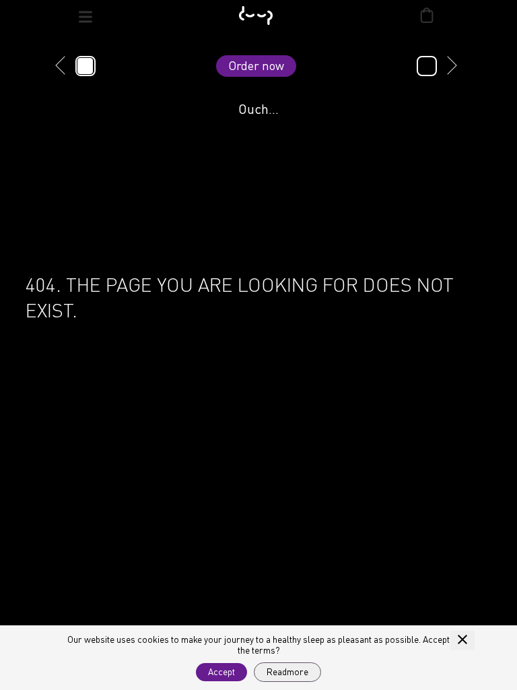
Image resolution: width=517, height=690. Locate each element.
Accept (221, 671)
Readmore (287, 671)
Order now (256, 65)
